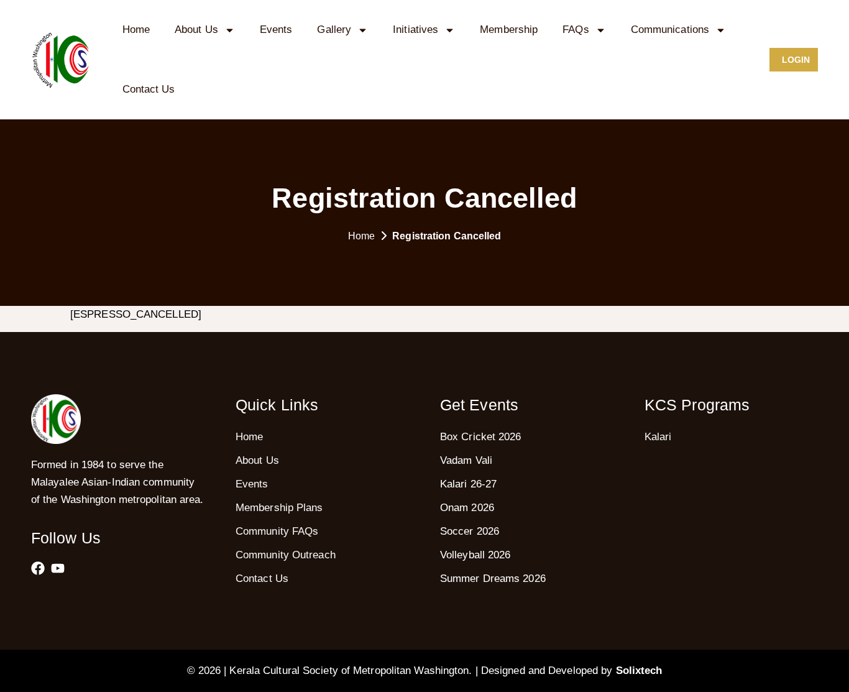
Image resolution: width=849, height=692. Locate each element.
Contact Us (148, 89)
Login (796, 60)
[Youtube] (58, 568)
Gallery (334, 29)
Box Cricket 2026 (480, 437)
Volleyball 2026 (475, 555)
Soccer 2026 (469, 531)
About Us (196, 29)
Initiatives (415, 29)
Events (276, 29)
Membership (509, 29)
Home (136, 29)
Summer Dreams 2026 (493, 578)
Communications (670, 29)
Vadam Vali (466, 460)
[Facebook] (38, 568)
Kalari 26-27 (468, 484)
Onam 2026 (467, 508)
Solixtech (639, 670)
